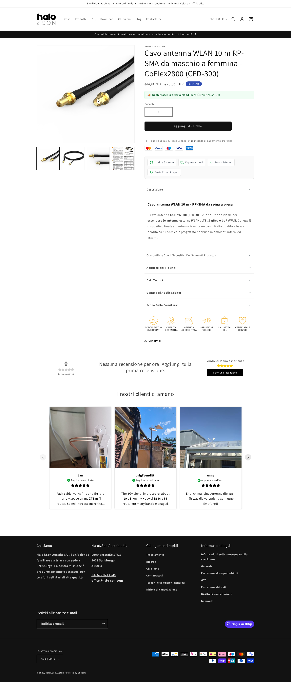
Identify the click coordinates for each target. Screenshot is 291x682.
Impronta (207, 601)
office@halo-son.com (107, 580)
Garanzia (207, 566)
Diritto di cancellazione (161, 589)
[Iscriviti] (103, 623)
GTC (203, 580)
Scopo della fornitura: (162, 305)
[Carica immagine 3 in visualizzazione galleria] (98, 158)
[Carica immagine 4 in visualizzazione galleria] (123, 158)
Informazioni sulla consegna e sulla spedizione (224, 556)
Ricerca (151, 561)
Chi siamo (152, 568)
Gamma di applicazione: (163, 292)
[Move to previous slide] (43, 457)
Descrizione (154, 189)
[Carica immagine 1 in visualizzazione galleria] (48, 158)
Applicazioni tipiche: (161, 268)
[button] (233, 19)
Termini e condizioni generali (165, 582)
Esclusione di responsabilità (219, 573)
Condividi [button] (154, 340)
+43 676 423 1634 (103, 575)
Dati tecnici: (155, 280)
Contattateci (154, 575)
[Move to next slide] (248, 457)
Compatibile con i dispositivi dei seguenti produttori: (182, 255)
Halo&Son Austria (55, 673)
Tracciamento (155, 554)
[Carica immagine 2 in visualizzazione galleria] (73, 158)
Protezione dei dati (213, 587)
